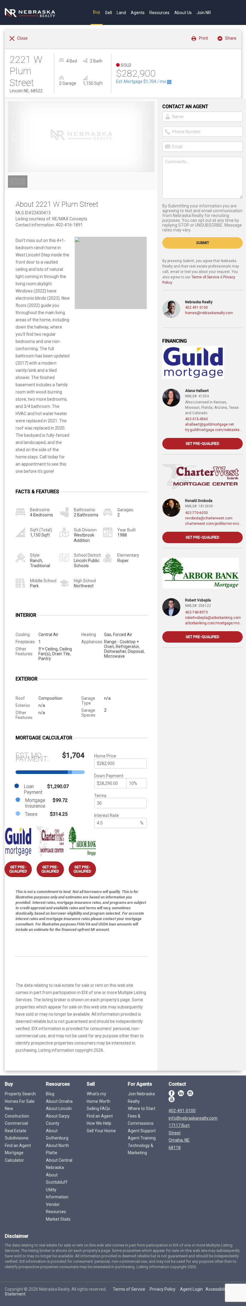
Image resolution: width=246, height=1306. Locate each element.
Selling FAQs (98, 1108)
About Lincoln (59, 1108)
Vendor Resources (56, 1208)
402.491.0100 (196, 307)
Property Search (20, 1093)
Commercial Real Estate (16, 1127)
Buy (96, 12)
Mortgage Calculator (14, 1156)
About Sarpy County (58, 1120)
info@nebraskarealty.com (193, 1118)
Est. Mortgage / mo (141, 81)
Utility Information (57, 1193)
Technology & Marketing (140, 1149)
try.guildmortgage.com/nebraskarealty (214, 430)
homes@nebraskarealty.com (209, 313)
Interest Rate (106, 815)
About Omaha (59, 1101)
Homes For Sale (19, 1101)
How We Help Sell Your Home (101, 1127)
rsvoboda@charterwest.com (208, 518)
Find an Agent (18, 1145)
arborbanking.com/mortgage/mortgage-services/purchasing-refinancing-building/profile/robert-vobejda (214, 623)
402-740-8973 (196, 612)
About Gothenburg (57, 1134)
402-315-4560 (196, 419)
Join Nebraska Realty (141, 1097)
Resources (159, 12)
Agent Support (142, 1130)
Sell (108, 12)
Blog (50, 1093)
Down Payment (108, 775)
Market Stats (58, 1219)
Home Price (105, 756)
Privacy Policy (163, 1289)
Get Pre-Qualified (18, 869)
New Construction (17, 1112)
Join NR (203, 12)
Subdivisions (16, 1138)
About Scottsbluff (57, 1179)
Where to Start (141, 1108)
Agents (138, 12)
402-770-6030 (196, 513)
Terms (100, 795)
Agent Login (191, 1289)
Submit (202, 243)
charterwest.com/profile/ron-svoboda (214, 523)
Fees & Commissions (141, 1120)
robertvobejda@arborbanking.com (213, 618)
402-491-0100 (182, 1110)
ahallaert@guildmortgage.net (209, 424)
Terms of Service (205, 277)
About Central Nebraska (59, 1164)
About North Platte (57, 1149)
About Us (183, 12)
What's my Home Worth (98, 1097)
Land (121, 12)
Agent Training (142, 1138)
